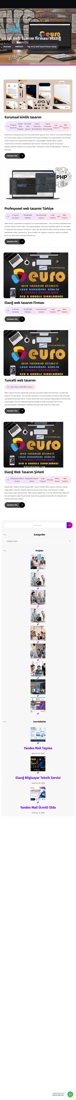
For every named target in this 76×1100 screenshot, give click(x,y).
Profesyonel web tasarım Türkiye (29, 208)
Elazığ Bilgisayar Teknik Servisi (38, 778)
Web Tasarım (65, 126)
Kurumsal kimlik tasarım (23, 117)
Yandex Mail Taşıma (38, 748)
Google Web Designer (20, 126)
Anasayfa (7, 47)
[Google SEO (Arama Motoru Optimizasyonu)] (38, 652)
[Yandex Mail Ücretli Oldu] (38, 795)
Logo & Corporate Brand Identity (37, 126)
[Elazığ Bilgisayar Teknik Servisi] (38, 765)
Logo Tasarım (56, 126)
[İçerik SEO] (38, 581)
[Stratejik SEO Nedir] (38, 563)
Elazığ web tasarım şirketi (31, 479)
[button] (22, 4)
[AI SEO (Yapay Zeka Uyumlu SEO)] (38, 670)
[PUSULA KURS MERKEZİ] (38, 706)
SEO (60, 126)
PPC (48, 480)
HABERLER (19, 47)
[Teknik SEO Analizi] (38, 598)
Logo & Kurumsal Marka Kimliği (47, 126)
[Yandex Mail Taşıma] (38, 736)
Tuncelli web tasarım (20, 380)
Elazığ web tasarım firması (17, 479)
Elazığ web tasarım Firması (24, 303)
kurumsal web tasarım (27, 126)
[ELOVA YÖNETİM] (38, 688)
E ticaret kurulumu (13, 126)
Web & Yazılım (57, 479)
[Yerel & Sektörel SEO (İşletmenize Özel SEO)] (38, 616)
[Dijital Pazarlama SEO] (38, 634)
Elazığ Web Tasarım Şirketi (24, 472)
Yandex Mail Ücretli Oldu (38, 807)
